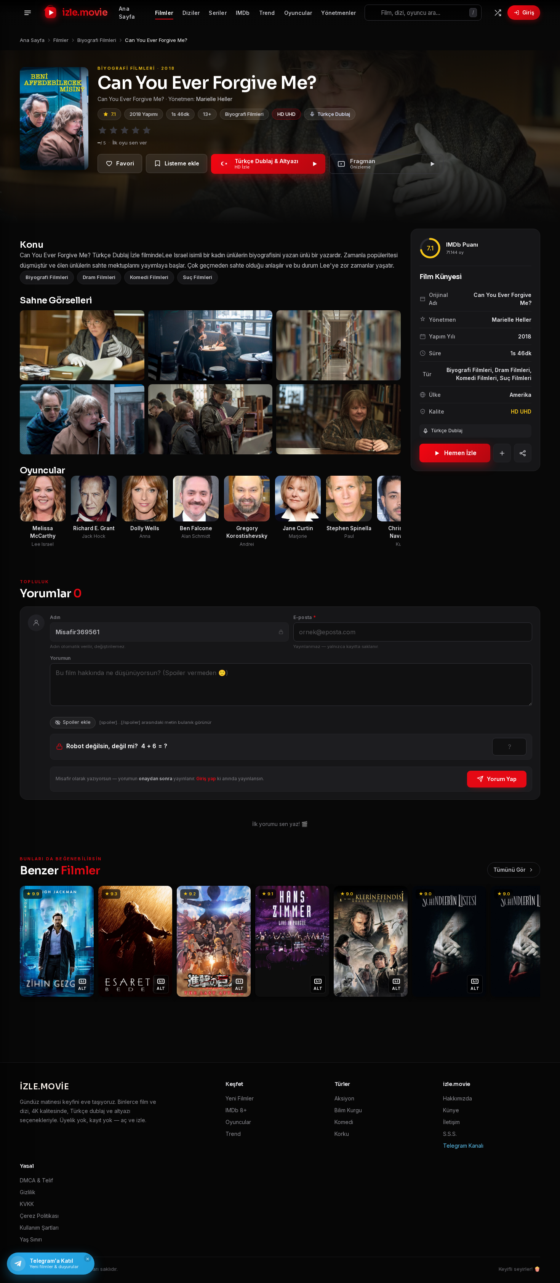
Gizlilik (27, 1192)
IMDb (243, 13)
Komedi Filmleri (149, 277)
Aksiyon (344, 1098)
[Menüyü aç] (27, 12)
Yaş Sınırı (31, 1239)
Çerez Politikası (39, 1215)
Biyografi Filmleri (244, 114)
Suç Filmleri (197, 277)
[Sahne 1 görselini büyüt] (82, 345)
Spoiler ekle (77, 722)
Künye (451, 1110)
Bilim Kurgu (348, 1110)
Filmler (164, 13)
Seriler (217, 13)
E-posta (304, 617)
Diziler (191, 13)
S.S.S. (450, 1134)
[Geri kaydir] (30, 941)
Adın (55, 617)
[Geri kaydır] (25, 382)
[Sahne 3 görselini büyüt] (338, 345)
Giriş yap (206, 778)
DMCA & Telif (36, 1180)
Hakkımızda (457, 1098)
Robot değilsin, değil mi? (117, 746)
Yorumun (60, 658)
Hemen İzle (460, 453)
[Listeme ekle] (176, 163)
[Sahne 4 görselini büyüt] (82, 419)
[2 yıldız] (113, 130)
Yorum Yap (502, 779)
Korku (341, 1134)
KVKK (27, 1204)
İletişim (451, 1122)
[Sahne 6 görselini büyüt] (338, 419)
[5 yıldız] (147, 130)
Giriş (528, 13)
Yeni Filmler (240, 1098)
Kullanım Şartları (39, 1227)
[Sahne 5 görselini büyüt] (210, 419)
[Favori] (120, 163)
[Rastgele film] (497, 12)
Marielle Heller (214, 99)
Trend (267, 13)
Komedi (343, 1122)
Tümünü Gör (509, 870)
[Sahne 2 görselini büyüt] (210, 345)
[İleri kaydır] (396, 382)
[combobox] (423, 13)
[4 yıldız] (136, 130)
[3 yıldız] (125, 130)
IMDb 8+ (236, 1110)
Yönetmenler (338, 13)
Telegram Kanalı (463, 1145)
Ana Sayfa (127, 12)
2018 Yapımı (144, 114)
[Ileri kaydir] (530, 941)
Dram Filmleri (99, 277)
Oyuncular (298, 13)
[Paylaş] (522, 453)
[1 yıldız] (102, 130)
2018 (524, 336)
